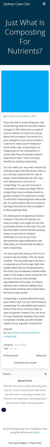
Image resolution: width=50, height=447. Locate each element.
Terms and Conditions (18, 443)
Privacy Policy (35, 443)
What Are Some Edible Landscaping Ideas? (25, 403)
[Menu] (44, 4)
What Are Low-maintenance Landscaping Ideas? (25, 398)
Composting (20, 344)
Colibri (36, 432)
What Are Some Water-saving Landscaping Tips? (25, 386)
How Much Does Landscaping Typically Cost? (25, 394)
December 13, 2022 (27, 116)
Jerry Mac (10, 116)
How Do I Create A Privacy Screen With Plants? (25, 390)
